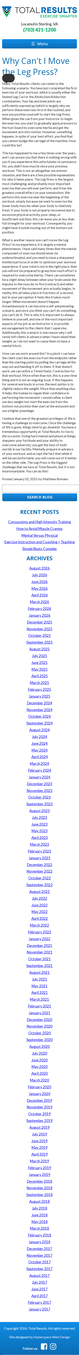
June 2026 (39, 582)
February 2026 (39, 608)
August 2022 (39, 891)
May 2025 (40, 669)
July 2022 (39, 898)
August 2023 (39, 811)
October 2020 (39, 1033)
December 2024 (39, 703)
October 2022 (39, 878)
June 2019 (39, 1141)
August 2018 (39, 1201)
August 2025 (39, 649)
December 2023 (39, 784)
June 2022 (39, 905)
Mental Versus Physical (39, 535)
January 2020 (39, 1093)
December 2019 (39, 1100)
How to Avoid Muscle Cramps (39, 528)
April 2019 (39, 1154)
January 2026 (39, 615)
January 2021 (39, 1013)
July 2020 (39, 1053)
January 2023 (39, 858)
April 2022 (39, 918)
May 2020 (40, 1066)
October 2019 (39, 1114)
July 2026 (39, 575)
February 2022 (39, 932)
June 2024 (39, 743)
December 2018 (39, 1181)
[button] (8, 78)
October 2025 (39, 635)
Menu (39, 43)
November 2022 (39, 871)
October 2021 (39, 959)
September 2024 (39, 723)
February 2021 (39, 1006)
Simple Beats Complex (39, 548)
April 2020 (39, 1073)
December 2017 (39, 1248)
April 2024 (39, 757)
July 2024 (39, 736)
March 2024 (39, 763)
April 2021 (39, 992)
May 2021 (40, 986)
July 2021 (39, 979)
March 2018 (39, 1228)
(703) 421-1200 (39, 30)
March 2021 (39, 999)
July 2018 (39, 1208)
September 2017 (39, 1269)
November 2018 (39, 1188)
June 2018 (39, 1215)
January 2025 (39, 696)
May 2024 (40, 750)
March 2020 (39, 1080)
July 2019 (39, 1134)
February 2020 (39, 1087)
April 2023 (39, 837)
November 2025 (39, 629)
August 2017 (39, 1275)
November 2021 (39, 952)
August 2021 (39, 972)
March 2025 (39, 682)
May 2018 (40, 1222)
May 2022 (40, 911)
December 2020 (39, 1019)
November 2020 (39, 1026)
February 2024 (39, 770)
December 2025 (39, 622)
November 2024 (39, 710)
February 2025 (39, 689)
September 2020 (39, 1040)
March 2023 (39, 844)
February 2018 (39, 1235)
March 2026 (39, 602)
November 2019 (39, 1107)
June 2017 (39, 1289)
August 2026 (39, 568)
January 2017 (39, 1309)
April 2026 (39, 595)
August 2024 (39, 730)
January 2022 (39, 939)
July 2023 (39, 817)
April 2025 (39, 676)
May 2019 (40, 1147)
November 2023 (39, 790)
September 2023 (39, 804)
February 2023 (39, 851)
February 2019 (39, 1168)
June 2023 (39, 824)
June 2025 (39, 662)
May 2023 (40, 831)
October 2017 (39, 1262)
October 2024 (39, 716)
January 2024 (39, 777)
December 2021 (39, 945)
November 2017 (39, 1255)
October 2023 (39, 797)
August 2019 (39, 1127)
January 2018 (39, 1242)
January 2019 (39, 1174)
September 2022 (39, 885)
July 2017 (39, 1282)
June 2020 (39, 1060)
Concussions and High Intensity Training (39, 522)
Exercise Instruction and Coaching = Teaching (39, 542)
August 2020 (39, 1046)
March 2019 (39, 1161)
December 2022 (39, 864)
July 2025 (39, 656)
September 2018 (39, 1194)
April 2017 (39, 1296)
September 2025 (39, 642)
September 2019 (39, 1120)
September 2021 (39, 965)
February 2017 (39, 1302)
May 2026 (40, 588)
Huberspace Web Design (51, 1337)
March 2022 (39, 925)
